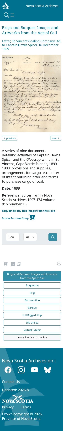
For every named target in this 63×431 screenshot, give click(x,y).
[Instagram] (21, 370)
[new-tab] (13, 264)
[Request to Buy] (5, 264)
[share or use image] (19, 264)
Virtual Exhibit (32, 330)
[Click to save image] (31, 93)
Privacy (8, 407)
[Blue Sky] (48, 370)
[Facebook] (8, 370)
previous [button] (11, 138)
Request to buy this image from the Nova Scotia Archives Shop (28, 214)
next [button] (54, 138)
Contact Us (11, 381)
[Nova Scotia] (18, 399)
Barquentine (32, 300)
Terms (26, 407)
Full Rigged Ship (32, 315)
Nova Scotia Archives (42, 5)
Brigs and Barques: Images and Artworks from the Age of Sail (32, 276)
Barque (32, 307)
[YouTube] (34, 370)
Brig (32, 293)
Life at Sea (32, 322)
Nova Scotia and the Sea (32, 337)
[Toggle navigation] (9, 15)
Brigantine (32, 285)
